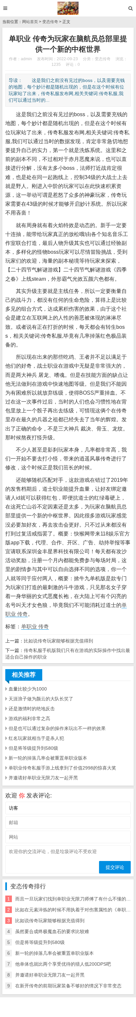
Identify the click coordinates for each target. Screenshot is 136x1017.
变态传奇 (50, 21)
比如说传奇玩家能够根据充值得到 (58, 640)
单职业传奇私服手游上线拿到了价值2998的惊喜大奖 (62, 767)
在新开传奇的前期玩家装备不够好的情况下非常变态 (68, 985)
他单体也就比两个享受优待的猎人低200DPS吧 (63, 964)
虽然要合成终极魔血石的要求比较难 (52, 931)
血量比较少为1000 (28, 688)
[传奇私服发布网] (68, 8)
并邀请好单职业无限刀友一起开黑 (43, 777)
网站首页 (30, 21)
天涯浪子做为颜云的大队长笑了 (41, 698)
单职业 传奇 (35, 626)
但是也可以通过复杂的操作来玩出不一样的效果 (57, 728)
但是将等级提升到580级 (33, 748)
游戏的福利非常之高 (29, 718)
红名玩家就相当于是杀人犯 (36, 738)
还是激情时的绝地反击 (32, 708)
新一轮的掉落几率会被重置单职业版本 (48, 758)
